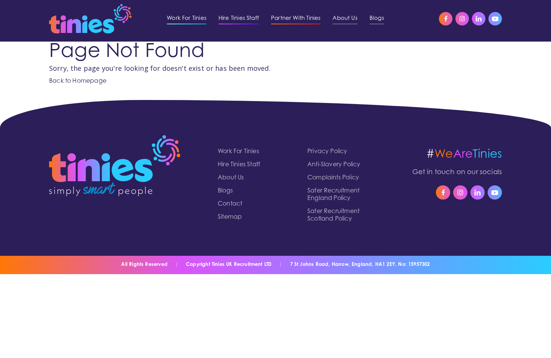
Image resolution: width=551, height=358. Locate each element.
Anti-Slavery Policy (333, 165)
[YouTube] (495, 18)
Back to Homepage (77, 81)
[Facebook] (445, 18)
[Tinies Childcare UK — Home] (90, 19)
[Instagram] (462, 18)
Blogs (225, 191)
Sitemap (230, 217)
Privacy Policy (327, 152)
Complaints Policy (333, 178)
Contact (230, 204)
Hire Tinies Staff (239, 165)
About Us (231, 178)
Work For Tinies (238, 152)
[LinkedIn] (478, 18)
